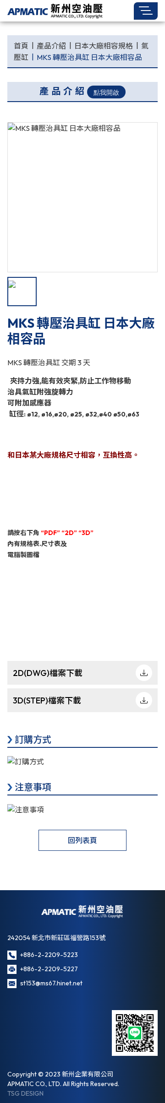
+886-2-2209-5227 (49, 969)
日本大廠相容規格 (103, 45)
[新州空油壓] (55, 11)
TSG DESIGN (25, 1093)
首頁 (21, 45)
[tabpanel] (82, 197)
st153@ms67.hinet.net (51, 983)
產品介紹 (51, 45)
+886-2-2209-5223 (49, 955)
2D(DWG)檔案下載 (47, 673)
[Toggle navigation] (146, 11)
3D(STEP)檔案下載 (47, 700)
